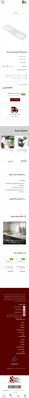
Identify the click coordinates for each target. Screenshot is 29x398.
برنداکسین (9, 368)
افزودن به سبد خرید (15, 99)
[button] (3, 138)
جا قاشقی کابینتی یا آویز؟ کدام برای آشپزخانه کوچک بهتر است (14, 241)
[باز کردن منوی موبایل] (2, 2)
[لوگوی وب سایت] (24, 2)
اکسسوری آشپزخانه (10, 152)
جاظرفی (22, 322)
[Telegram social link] (3, 66)
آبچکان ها (22, 325)
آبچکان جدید (21, 13)
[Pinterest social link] (8, 66)
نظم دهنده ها (21, 332)
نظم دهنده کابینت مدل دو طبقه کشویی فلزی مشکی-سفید (22, 151)
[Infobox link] (14, 175)
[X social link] (10, 66)
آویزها (23, 334)
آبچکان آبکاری (15, 13)
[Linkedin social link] (5, 66)
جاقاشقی (22, 327)
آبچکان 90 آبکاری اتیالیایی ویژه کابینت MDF (8, 267)
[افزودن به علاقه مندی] (17, 140)
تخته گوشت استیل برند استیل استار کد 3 (8, 150)
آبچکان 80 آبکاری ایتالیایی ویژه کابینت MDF (20, 267)
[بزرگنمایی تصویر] (24, 45)
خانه (26, 13)
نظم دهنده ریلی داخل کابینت (22, 153)
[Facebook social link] (12, 66)
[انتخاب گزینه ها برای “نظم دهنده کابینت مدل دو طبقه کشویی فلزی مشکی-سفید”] (17, 138)
